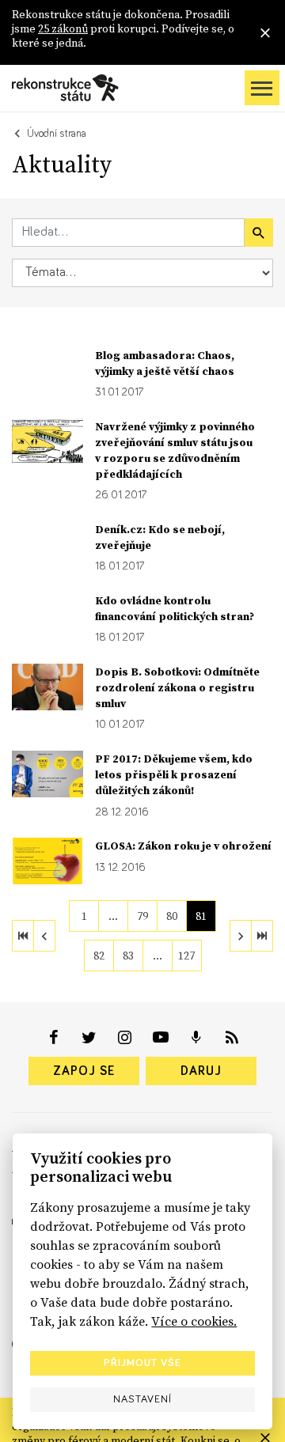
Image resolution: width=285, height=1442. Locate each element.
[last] (262, 936)
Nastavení (142, 1399)
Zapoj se (84, 1071)
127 (186, 955)
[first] (23, 936)
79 (142, 916)
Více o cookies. (194, 1321)
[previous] (44, 936)
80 (171, 916)
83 (128, 955)
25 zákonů (63, 28)
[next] (240, 936)
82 (98, 955)
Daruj (201, 1071)
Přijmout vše (142, 1362)
